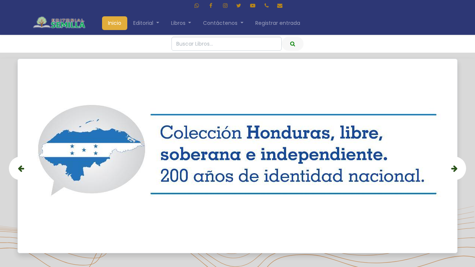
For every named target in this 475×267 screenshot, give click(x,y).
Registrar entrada (277, 23)
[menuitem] (114, 23)
